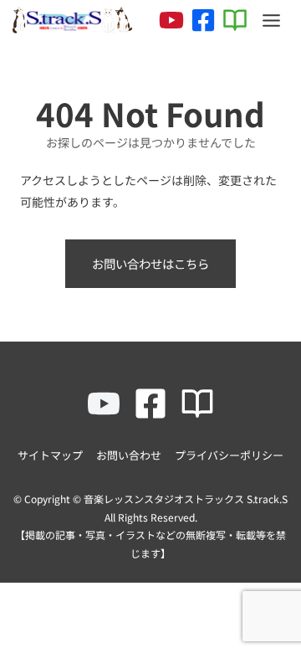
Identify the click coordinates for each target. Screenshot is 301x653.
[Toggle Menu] (271, 20)
